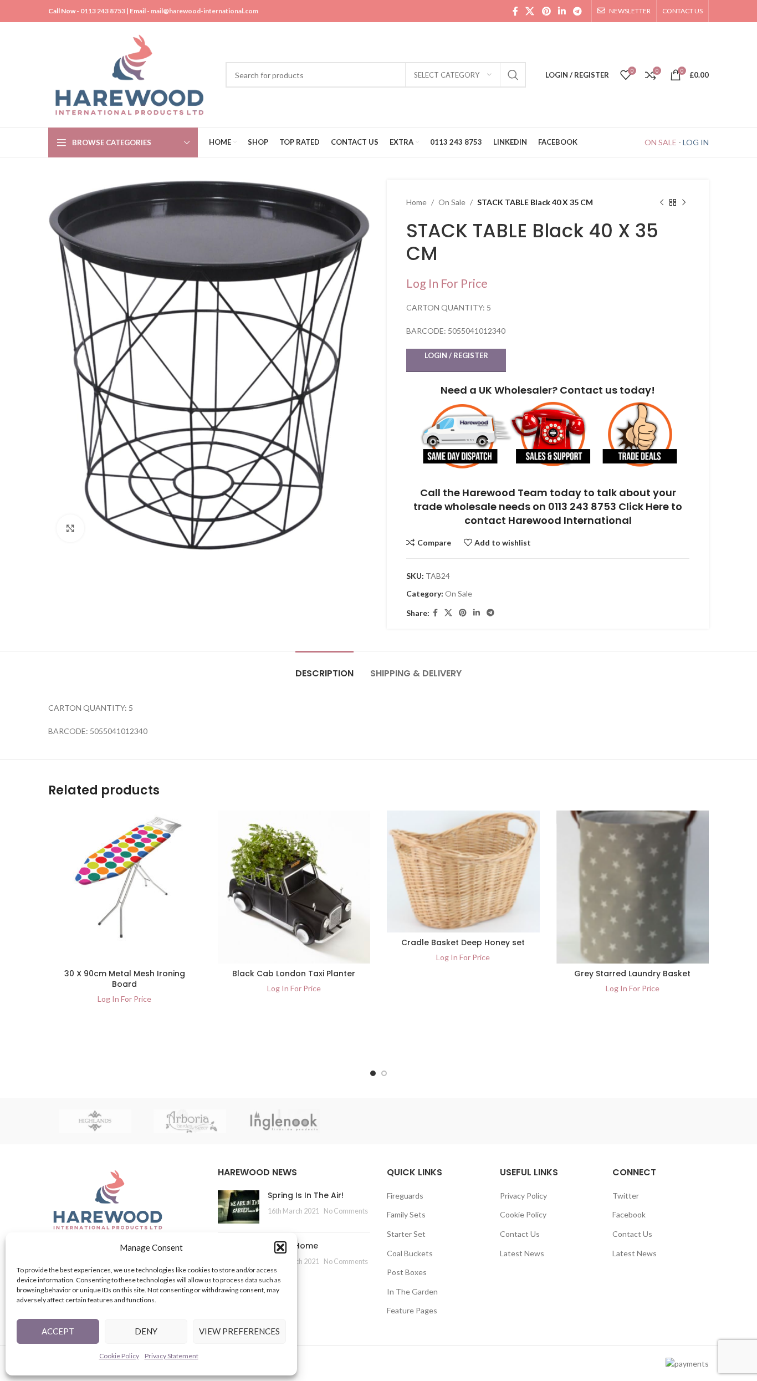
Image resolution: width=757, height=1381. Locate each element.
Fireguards (405, 1195)
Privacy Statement (171, 1356)
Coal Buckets (410, 1253)
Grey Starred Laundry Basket (632, 973)
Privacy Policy (523, 1195)
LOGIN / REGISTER (456, 355)
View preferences (239, 1331)
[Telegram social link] (578, 11)
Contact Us (520, 1234)
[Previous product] (661, 202)
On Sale (452, 202)
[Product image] (124, 887)
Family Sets (406, 1214)
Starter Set (406, 1234)
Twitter (625, 1195)
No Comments (346, 1211)
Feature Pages (412, 1310)
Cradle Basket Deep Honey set (463, 942)
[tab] (324, 668)
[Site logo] (131, 74)
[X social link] (530, 11)
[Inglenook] (284, 1121)
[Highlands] (95, 1121)
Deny (146, 1331)
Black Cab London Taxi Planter (293, 973)
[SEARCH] (513, 75)
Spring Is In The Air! (306, 1195)
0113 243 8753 (102, 11)
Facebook (629, 1214)
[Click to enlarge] (70, 528)
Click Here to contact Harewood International (573, 513)
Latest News (522, 1253)
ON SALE (661, 142)
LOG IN (696, 142)
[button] (280, 1247)
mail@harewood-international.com (204, 11)
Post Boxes (407, 1272)
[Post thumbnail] (238, 1207)
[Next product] (683, 202)
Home (416, 202)
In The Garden (412, 1291)
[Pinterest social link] (546, 11)
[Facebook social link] (515, 11)
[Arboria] (189, 1121)
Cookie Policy (119, 1356)
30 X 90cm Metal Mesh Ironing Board (124, 979)
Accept (58, 1331)
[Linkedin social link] (561, 11)
